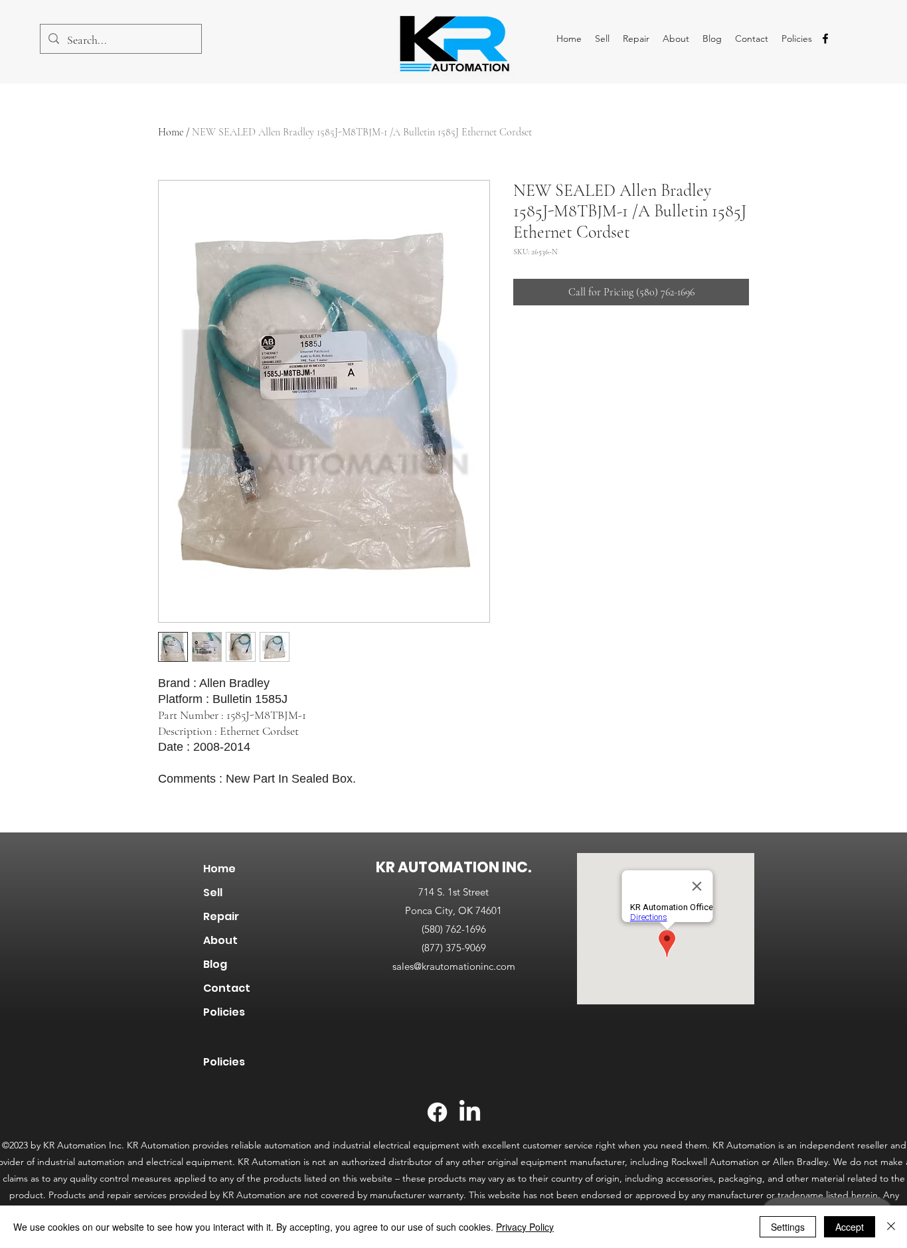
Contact (226, 988)
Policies (224, 1012)
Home (170, 132)
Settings (788, 1226)
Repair (221, 916)
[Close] (891, 1226)
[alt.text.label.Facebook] (825, 38)
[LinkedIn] (470, 1112)
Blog (215, 964)
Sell (212, 892)
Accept (849, 1226)
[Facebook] (437, 1112)
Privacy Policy (525, 1226)
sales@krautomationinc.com (453, 966)
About (220, 940)
